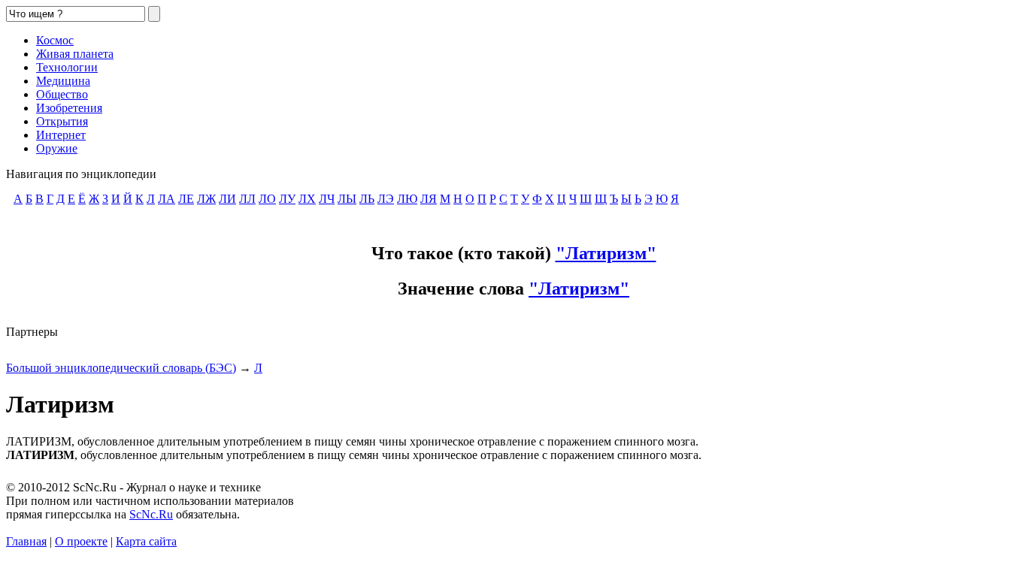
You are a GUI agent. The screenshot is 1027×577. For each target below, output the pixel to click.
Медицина (63, 80)
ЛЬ (366, 198)
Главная (26, 541)
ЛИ (227, 198)
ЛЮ (407, 198)
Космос (55, 40)
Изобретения (69, 107)
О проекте (81, 541)
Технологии (67, 67)
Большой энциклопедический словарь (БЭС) (121, 367)
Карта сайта (146, 541)
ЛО (267, 198)
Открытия (62, 121)
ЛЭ (385, 198)
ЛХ (307, 198)
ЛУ (287, 198)
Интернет (61, 134)
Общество (62, 94)
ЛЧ (327, 198)
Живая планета (75, 53)
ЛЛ (247, 198)
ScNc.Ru (151, 514)
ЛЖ (206, 198)
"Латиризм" (606, 253)
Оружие (56, 148)
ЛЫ (347, 198)
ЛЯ (428, 198)
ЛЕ (186, 198)
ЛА (166, 198)
